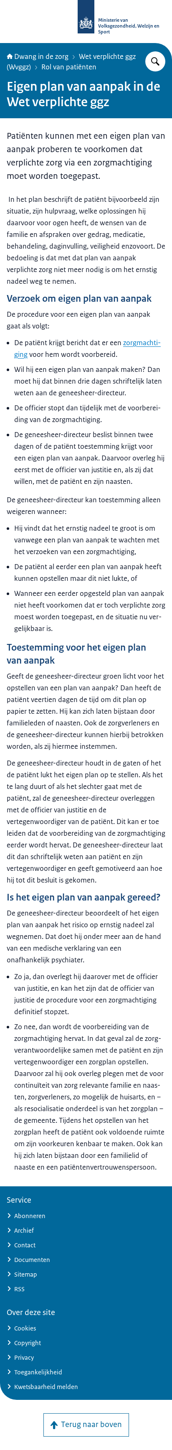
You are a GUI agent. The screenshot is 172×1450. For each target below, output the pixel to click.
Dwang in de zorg (41, 56)
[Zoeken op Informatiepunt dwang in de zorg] (155, 61)
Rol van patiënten (68, 66)
